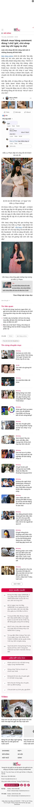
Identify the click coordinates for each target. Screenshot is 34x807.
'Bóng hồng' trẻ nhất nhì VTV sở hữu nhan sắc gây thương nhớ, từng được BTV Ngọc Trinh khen (23, 397)
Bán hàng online (7, 56)
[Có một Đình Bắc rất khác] (7, 381)
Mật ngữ (5, 758)
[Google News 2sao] (10, 342)
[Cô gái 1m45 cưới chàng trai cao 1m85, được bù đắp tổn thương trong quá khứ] (7, 468)
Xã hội (20, 754)
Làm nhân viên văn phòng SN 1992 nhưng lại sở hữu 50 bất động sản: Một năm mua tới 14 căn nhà (24, 501)
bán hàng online (22, 336)
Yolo (13, 283)
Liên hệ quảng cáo (11, 785)
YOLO (10, 336)
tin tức (17, 662)
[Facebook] (21, 785)
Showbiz (5, 751)
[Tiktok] (28, 785)
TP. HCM (3, 793)
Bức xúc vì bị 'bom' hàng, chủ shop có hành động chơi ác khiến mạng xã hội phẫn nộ (16, 327)
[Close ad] (33, 1)
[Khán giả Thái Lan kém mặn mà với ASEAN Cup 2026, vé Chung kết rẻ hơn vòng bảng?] (7, 410)
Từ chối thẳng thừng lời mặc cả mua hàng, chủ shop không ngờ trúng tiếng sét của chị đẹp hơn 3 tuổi (16, 288)
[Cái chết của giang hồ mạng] (7, 368)
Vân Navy (18, 227)
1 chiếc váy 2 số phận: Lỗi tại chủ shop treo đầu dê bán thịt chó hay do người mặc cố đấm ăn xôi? (16, 320)
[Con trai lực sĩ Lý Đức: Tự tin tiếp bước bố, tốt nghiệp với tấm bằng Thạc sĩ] (7, 454)
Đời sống (7, 33)
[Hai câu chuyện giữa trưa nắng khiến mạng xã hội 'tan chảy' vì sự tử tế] (7, 425)
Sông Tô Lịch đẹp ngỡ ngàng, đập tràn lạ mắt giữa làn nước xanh (11, 741)
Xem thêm (17, 584)
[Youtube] (25, 785)
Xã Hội (17, 365)
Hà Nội (3, 788)
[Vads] (33, 27)
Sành (20, 758)
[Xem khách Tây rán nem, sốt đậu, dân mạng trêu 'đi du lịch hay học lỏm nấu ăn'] (7, 439)
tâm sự (9, 685)
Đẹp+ (20, 751)
